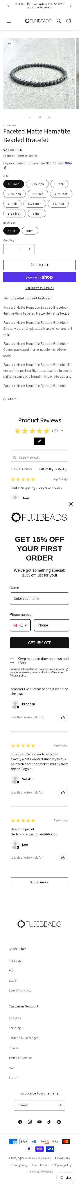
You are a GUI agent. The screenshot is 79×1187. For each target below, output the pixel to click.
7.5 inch (38, 194)
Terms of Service (20, 1058)
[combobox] (20, 625)
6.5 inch (14, 184)
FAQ (11, 970)
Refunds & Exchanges (23, 1038)
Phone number (21, 614)
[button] (9, 21)
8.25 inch (34, 204)
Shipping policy (62, 1165)
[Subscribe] (60, 1105)
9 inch (36, 213)
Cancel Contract (20, 990)
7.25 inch (14, 194)
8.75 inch (14, 213)
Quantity (8, 240)
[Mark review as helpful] (63, 717)
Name (14, 587)
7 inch (59, 184)
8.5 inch (58, 204)
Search (13, 980)
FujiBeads (23, 1158)
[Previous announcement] (8, 6)
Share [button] (12, 399)
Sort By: (44, 468)
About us (15, 1018)
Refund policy (62, 1158)
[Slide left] (30, 117)
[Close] (71, 503)
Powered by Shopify (40, 1158)
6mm (30, 231)
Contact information (41, 1171)
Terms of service (40, 1165)
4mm (11, 231)
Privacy (14, 1048)
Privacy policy (20, 1165)
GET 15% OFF (39, 642)
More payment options (39, 287)
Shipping (8, 155)
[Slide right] (49, 117)
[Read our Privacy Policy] (66, 669)
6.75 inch (37, 184)
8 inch (12, 204)
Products (15, 961)
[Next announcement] (71, 6)
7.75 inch (61, 194)
